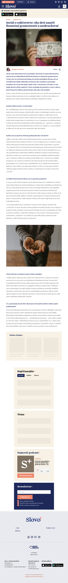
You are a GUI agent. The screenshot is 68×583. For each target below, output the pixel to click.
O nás (17, 528)
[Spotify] (65, 2)
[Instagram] (58, 2)
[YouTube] (62, 2)
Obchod (17, 531)
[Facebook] (56, 2)
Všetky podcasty (25, 476)
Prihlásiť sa (25, 497)
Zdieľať (55, 69)
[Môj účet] (59, 6)
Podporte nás (50, 528)
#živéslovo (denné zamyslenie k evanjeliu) (31, 503)
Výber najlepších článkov (27, 501)
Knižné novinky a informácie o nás (29, 505)
